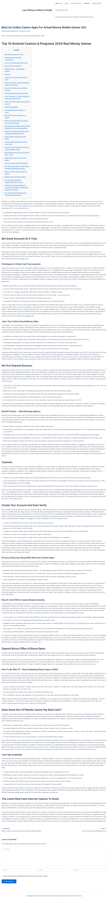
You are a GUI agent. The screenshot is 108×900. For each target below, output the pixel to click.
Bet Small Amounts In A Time (14, 54)
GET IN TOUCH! (76, 3)
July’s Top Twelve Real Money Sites (16, 63)
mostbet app (30, 316)
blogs (66, 3)
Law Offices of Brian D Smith (37, 10)
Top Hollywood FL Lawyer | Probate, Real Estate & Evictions (74, 17)
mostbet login (23, 258)
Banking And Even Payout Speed (15, 177)
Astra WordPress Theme (74, 896)
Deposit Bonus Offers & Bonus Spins (16, 93)
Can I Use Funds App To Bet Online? (16, 163)
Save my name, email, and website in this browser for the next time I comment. (26, 876)
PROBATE (87, 3)
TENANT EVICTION (61, 10)
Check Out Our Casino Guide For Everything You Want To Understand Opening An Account (16, 187)
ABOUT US (58, 3)
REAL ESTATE (97, 3)
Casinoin (7, 74)
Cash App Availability (11, 107)
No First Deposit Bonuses (13, 66)
